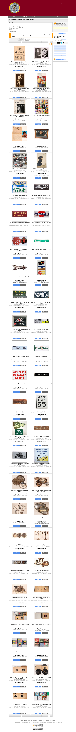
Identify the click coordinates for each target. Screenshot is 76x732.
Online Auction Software (39, 726)
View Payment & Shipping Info (60, 51)
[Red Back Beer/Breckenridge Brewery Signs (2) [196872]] (19, 241)
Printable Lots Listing (60, 55)
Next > (39, 42)
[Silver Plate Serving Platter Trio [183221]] (41, 509)
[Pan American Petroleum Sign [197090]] (19, 401)
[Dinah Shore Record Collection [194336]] (41, 616)
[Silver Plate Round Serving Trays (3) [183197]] (19, 482)
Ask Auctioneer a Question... (60, 59)
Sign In (58, 16)
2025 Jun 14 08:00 (20, 39)
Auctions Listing (12, 16)
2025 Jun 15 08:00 (27, 39)
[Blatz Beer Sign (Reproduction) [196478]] (41, 214)
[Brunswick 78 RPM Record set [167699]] (41, 669)
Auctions (46, 3)
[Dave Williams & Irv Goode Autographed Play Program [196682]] (19, 107)
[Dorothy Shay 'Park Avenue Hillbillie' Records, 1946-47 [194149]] (19, 643)
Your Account (35, 720)
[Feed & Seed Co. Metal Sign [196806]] (19, 348)
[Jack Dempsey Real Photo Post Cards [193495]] (41, 53)
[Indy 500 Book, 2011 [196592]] (19, 160)
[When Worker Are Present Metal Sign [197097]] (19, 455)
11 (28, 42)
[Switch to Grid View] (49, 44)
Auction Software (40, 730)
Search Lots (19, 16)
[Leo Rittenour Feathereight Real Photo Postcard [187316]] (19, 80)
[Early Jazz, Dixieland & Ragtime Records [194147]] (41, 696)
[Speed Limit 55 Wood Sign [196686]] (41, 401)
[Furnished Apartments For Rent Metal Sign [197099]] (41, 294)
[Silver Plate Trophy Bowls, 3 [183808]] (19, 562)
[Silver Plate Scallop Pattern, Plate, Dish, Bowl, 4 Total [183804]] (41, 482)
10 (45, 42)
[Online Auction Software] (38, 725)
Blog (61, 3)
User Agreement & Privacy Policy (49, 720)
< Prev (11, 42)
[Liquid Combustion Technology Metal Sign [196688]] (19, 321)
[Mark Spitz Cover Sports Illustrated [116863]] (19, 134)
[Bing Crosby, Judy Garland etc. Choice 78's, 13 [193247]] (19, 669)
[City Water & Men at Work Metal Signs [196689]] (19, 428)
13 (32, 42)
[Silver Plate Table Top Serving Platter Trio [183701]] (19, 535)
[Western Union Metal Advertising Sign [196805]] (41, 455)
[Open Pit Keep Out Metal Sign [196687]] (19, 375)
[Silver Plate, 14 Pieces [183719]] (41, 562)
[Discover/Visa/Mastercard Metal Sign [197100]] (41, 268)
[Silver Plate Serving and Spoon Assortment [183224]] (19, 509)
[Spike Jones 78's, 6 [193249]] (19, 696)
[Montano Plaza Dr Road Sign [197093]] (41, 241)
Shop (57, 3)
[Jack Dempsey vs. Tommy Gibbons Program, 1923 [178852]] (19, 53)
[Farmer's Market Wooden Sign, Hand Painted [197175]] (19, 294)
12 (30, 42)
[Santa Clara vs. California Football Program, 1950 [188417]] (41, 80)
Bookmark (23, 70)
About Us (28, 3)
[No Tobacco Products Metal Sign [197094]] (41, 375)
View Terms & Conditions (60, 53)
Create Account (64, 16)
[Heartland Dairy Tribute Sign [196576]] (19, 268)
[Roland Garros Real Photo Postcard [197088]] (41, 160)
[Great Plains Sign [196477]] (41, 348)
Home (23, 3)
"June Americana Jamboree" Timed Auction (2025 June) (22, 18)
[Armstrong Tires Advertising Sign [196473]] (41, 187)
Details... (16, 70)
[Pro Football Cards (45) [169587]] (41, 107)
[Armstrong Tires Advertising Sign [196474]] (19, 214)
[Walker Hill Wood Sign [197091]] (41, 428)
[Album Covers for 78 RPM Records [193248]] (41, 643)
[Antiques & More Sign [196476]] (19, 187)
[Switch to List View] (51, 44)
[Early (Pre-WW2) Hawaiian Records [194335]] (41, 589)
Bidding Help (33, 16)
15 (35, 42)
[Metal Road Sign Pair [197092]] (41, 321)
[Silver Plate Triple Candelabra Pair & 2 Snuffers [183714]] (41, 535)
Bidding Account (26, 16)
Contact (33, 3)
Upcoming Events (39, 3)
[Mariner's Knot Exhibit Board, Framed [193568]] (41, 134)
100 (51, 42)
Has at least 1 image (58, 40)
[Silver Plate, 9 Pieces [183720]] (19, 589)
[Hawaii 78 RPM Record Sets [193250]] (19, 616)
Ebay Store (52, 3)
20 (47, 42)
